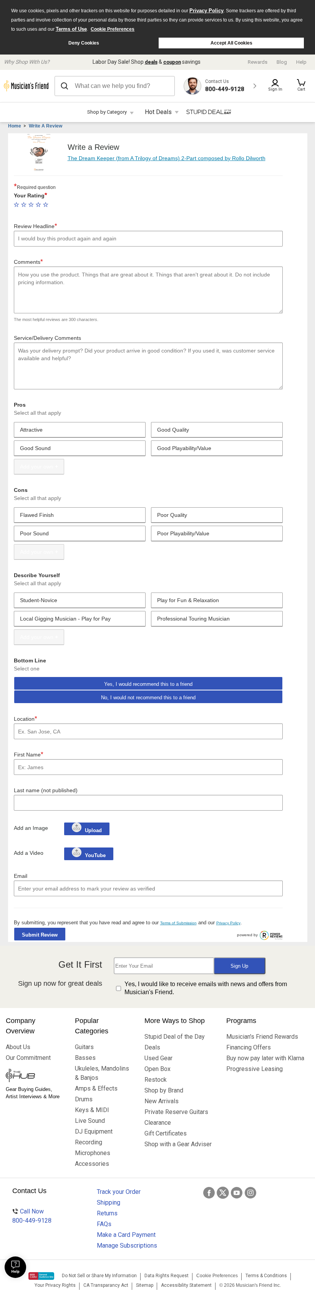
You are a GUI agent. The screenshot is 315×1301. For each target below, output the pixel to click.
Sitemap (144, 1285)
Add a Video (28, 853)
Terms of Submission (178, 923)
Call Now (31, 1216)
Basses (85, 1057)
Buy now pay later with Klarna (265, 1058)
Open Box (157, 1069)
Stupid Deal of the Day (174, 1036)
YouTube (94, 855)
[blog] (34, 1076)
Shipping (108, 1202)
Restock (155, 1079)
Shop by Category (107, 112)
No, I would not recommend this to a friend (148, 697)
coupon (172, 62)
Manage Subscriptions (127, 1245)
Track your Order (119, 1191)
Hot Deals (158, 112)
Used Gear (158, 1058)
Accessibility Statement (186, 1285)
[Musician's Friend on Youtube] (237, 1193)
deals (151, 62)
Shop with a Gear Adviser (178, 1144)
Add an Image (31, 828)
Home (14, 126)
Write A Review (45, 126)
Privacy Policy (206, 10)
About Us (18, 1047)
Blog (282, 62)
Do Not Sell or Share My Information (99, 1275)
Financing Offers (248, 1047)
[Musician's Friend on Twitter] (223, 1193)
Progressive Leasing (254, 1069)
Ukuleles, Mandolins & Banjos (102, 1073)
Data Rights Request (166, 1275)
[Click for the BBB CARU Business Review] (41, 1276)
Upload (93, 830)
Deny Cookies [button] (83, 43)
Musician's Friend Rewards (262, 1036)
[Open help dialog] (15, 1267)
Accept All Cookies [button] (231, 43)
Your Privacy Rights (55, 1285)
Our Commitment (28, 1057)
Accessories (92, 1163)
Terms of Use (71, 29)
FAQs (104, 1224)
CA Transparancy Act (105, 1285)
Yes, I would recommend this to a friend (148, 684)
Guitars (84, 1047)
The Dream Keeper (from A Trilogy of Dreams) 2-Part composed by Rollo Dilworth (166, 158)
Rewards (257, 62)
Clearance (157, 1122)
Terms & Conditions (266, 1275)
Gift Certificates (165, 1133)
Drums (84, 1099)
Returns (107, 1213)
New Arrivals (161, 1101)
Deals (152, 1047)
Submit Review (40, 935)
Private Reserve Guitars (176, 1112)
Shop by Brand (163, 1090)
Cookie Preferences (112, 29)
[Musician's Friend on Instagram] (250, 1193)
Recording (88, 1142)
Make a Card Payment (126, 1234)
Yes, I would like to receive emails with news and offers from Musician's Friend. (205, 988)
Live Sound (90, 1120)
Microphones (92, 1153)
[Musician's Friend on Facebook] (209, 1193)
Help (301, 62)
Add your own (36, 466)
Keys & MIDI (92, 1110)
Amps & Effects (96, 1088)
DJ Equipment (94, 1131)
